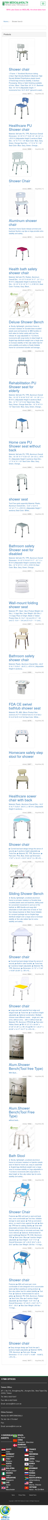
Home (5, 21)
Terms (13, 1495)
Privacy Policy (22, 1495)
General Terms (32, 1495)
